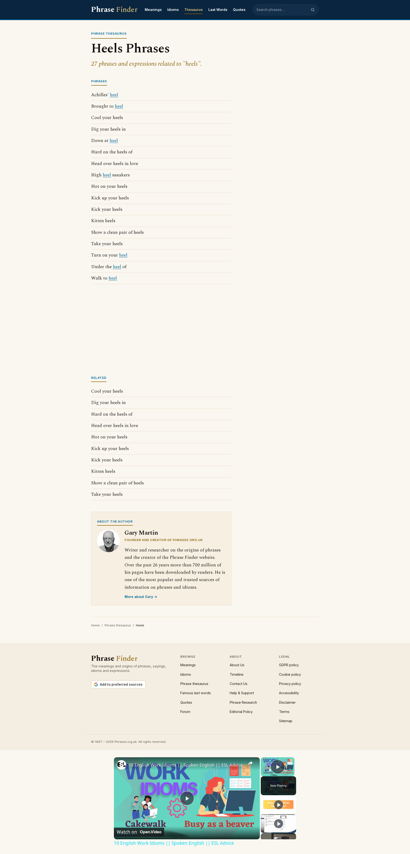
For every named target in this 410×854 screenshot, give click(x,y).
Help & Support (242, 693)
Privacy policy (290, 684)
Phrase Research (243, 702)
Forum (185, 712)
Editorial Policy (241, 712)
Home (95, 625)
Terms (284, 712)
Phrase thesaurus (118, 625)
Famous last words (195, 693)
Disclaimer (287, 702)
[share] (250, 762)
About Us (237, 665)
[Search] (313, 10)
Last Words (217, 10)
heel (114, 95)
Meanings (153, 10)
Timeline (236, 674)
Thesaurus (193, 10)
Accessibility (289, 693)
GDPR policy (289, 665)
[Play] (278, 804)
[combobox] (282, 9)
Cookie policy (290, 674)
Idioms (173, 10)
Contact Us (238, 684)
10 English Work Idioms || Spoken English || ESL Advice (186, 765)
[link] (121, 765)
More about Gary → (141, 597)
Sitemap (285, 721)
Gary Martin (141, 532)
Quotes (239, 10)
